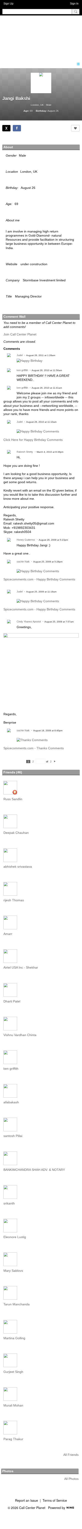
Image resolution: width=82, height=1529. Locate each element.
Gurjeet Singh (13, 1372)
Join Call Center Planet (19, 334)
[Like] (75, 128)
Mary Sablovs (13, 1270)
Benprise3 (27, 36)
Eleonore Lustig (14, 1237)
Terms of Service (55, 1500)
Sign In (74, 3)
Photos (7, 1471)
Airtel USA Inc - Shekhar (20, 967)
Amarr (7, 934)
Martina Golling (14, 1338)
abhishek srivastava (17, 866)
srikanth (9, 1203)
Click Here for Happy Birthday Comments (33, 440)
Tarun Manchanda (16, 1304)
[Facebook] (17, 128)
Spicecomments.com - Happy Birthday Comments (39, 579)
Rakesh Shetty (25, 451)
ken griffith (22, 370)
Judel (20, 355)
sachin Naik (23, 561)
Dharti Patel (11, 1001)
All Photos (71, 1478)
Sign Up (8, 3)
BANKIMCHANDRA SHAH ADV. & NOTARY (34, 1170)
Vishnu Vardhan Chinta (19, 1035)
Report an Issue (26, 1500)
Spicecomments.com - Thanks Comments (33, 748)
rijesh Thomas (13, 900)
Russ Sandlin (12, 799)
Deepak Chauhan (16, 832)
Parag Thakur (13, 1439)
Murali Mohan (13, 1405)
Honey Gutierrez (26, 539)
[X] (6, 128)
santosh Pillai (12, 1136)
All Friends (71, 1454)
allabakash (11, 1102)
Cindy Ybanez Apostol (29, 621)
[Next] (55, 761)
